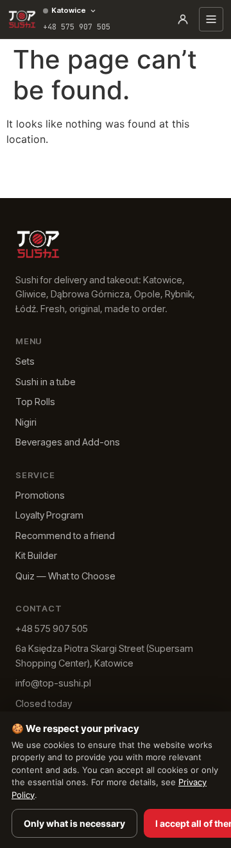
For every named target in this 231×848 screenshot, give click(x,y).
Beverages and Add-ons (67, 441)
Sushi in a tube (45, 381)
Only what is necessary (74, 823)
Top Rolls (35, 401)
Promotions (40, 495)
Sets (25, 361)
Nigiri (26, 422)
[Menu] (211, 19)
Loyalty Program (49, 515)
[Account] (183, 19)
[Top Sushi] (22, 19)
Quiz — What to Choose (65, 575)
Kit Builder (36, 555)
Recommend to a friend (65, 535)
